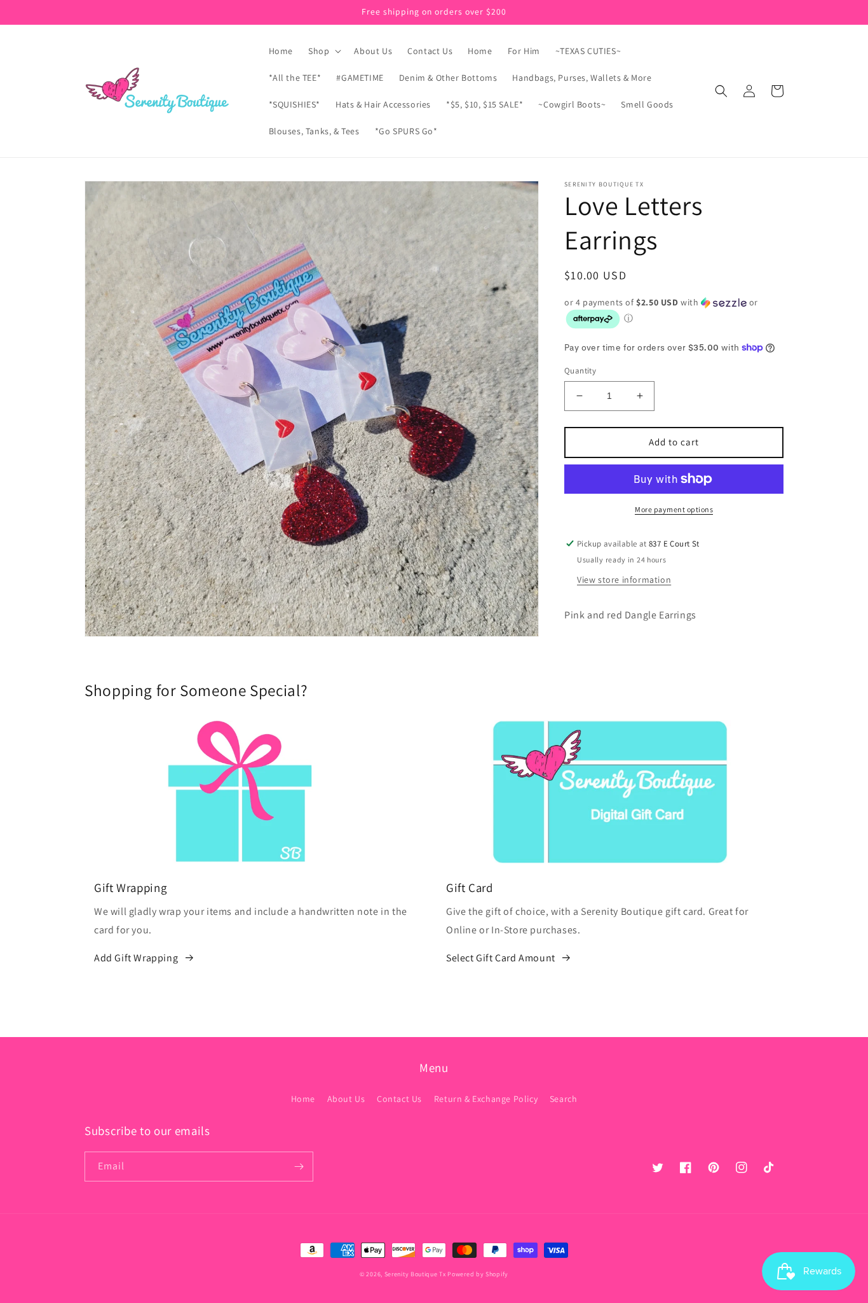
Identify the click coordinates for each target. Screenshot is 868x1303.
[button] (323, 51)
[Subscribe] (299, 1166)
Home (303, 1098)
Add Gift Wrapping (136, 958)
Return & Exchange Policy (486, 1098)
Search (564, 1098)
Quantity (580, 370)
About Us (346, 1098)
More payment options (674, 509)
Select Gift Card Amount (500, 958)
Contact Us (399, 1098)
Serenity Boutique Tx (415, 1274)
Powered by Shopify (477, 1274)
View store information (624, 579)
